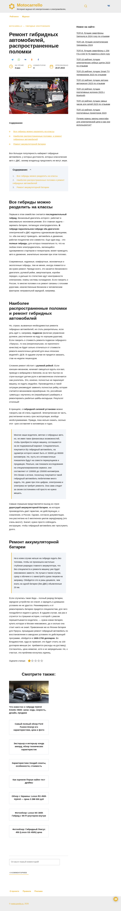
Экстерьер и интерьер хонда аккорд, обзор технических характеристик (29, 746)
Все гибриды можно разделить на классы (33, 131)
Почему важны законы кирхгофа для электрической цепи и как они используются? (93, 121)
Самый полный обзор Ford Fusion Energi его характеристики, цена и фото (28, 727)
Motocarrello (29, 5)
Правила (27, 891)
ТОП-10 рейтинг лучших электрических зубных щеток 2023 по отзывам (93, 62)
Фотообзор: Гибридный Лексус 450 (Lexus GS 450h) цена (28, 830)
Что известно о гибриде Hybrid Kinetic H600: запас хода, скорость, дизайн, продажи (27, 710)
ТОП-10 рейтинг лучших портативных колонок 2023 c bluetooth (90, 92)
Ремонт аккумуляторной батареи (29, 144)
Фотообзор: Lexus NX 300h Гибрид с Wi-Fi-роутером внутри (29, 814)
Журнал (25, 17)
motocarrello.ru (17, 904)
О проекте (14, 891)
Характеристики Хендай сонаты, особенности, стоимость (29, 764)
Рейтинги (14, 17)
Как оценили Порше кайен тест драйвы (29, 781)
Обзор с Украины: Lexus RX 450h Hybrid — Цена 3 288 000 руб (29, 797)
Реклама (39, 891)
